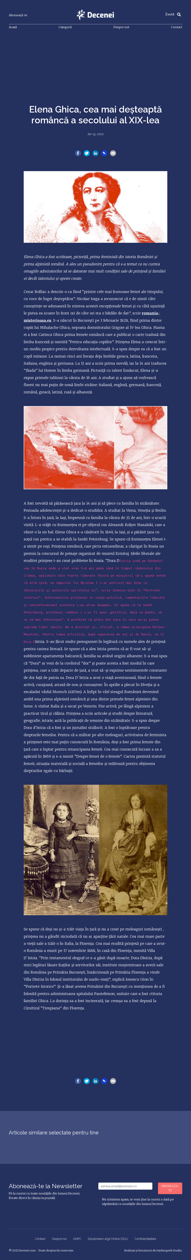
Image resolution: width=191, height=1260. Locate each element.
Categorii (65, 27)
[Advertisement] (95, 60)
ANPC (77, 1239)
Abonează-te (18, 15)
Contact (176, 27)
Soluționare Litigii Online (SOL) (108, 1239)
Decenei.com (27, 1250)
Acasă (13, 27)
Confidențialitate (145, 1239)
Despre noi (121, 27)
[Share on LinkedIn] (95, 153)
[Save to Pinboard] (104, 153)
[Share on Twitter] (87, 153)
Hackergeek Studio (169, 1250)
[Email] (113, 153)
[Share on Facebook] (78, 153)
